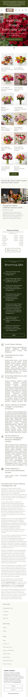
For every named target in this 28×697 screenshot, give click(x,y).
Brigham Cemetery (10, 380)
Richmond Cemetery (20, 393)
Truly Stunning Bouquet (5, 169)
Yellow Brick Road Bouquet (19, 169)
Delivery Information (8, 650)
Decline (13, 689)
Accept (13, 686)
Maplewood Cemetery (21, 388)
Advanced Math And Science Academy (16, 414)
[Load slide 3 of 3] (16, 48)
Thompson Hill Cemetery (12, 399)
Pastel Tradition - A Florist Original (6, 129)
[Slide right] (17, 226)
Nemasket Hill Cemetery (12, 390)
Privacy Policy (17, 682)
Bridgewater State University (16, 422)
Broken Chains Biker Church (19, 447)
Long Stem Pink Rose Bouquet (20, 109)
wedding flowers (5, 585)
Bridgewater (8, 347)
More (14, 335)
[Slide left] (10, 226)
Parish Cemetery (16, 391)
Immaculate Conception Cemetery (14, 387)
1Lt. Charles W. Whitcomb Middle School (16, 413)
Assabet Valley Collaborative (13, 419)
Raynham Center (10, 350)
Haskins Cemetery (20, 385)
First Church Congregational (14, 460)
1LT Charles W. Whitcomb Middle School (16, 411)
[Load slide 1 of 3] (12, 48)
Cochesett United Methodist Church (16, 454)
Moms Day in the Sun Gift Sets (7, 70)
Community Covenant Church (16, 455)
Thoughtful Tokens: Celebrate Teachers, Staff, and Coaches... (12, 207)
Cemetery (19, 380)
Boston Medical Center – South (13, 360)
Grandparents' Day (8, 608)
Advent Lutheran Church (12, 444)
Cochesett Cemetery (20, 382)
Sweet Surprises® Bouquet (19, 149)
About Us (5, 618)
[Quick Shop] (16, 10)
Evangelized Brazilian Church (13, 457)
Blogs (4, 631)
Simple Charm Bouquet (5, 109)
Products (5, 615)
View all (14, 174)
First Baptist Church (21, 458)
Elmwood (7, 348)
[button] (19, 10)
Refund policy (6, 657)
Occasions (5, 611)
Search (5, 627)
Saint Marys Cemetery (17, 396)
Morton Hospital (16, 363)
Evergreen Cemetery (11, 384)
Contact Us (6, 643)
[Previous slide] (9, 48)
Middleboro (16, 348)
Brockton (14, 347)
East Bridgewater (22, 347)
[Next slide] (18, 48)
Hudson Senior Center (12, 475)
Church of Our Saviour (21, 452)
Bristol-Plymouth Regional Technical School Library (16, 430)
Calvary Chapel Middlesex (13, 449)
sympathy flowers (10, 582)
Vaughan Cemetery (17, 401)
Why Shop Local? (7, 647)
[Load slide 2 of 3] (14, 48)
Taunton (20, 350)
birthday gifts (20, 585)
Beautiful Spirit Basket (18, 129)
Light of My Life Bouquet (18, 90)
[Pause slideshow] (26, 48)
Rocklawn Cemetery (11, 395)
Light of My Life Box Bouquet (6, 90)
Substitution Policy (8, 660)
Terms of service (7, 664)
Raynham (24, 348)
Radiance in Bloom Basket (6, 149)
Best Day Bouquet (19, 69)
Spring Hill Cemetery (20, 398)
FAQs (4, 640)
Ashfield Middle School (20, 418)
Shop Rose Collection (14, 39)
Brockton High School (15, 432)
